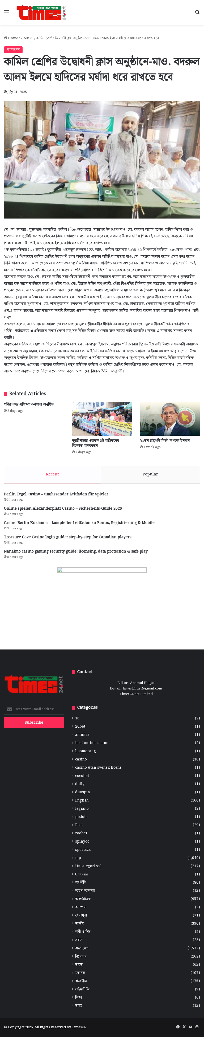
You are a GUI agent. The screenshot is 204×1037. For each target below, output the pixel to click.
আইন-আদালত (85, 891)
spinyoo (82, 841)
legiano (82, 809)
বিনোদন (81, 956)
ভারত (79, 965)
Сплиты (81, 874)
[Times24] (41, 12)
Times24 (79, 1027)
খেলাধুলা (81, 915)
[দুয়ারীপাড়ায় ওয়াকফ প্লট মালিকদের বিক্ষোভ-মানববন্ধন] (102, 419)
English (82, 800)
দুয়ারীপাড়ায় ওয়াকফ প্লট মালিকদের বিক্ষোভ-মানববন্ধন (95, 443)
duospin (82, 792)
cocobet (82, 776)
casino (81, 759)
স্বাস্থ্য (78, 1006)
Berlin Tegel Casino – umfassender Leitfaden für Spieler (56, 494)
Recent (52, 474)
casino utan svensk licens (98, 768)
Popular (150, 474)
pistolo (81, 817)
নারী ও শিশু (83, 932)
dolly (79, 784)
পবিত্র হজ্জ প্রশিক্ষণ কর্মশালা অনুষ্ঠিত (29, 404)
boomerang (85, 751)
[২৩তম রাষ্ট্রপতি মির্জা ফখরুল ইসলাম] (170, 419)
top (78, 858)
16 (77, 718)
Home (12, 38)
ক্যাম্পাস (80, 907)
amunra (82, 735)
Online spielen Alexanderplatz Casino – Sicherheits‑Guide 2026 (63, 508)
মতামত (80, 973)
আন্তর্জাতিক (83, 899)
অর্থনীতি (80, 882)
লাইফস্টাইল (82, 989)
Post (79, 825)
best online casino (91, 743)
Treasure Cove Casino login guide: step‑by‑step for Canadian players (67, 537)
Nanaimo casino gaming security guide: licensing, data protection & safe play (76, 551)
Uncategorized (88, 866)
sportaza (83, 850)
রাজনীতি (81, 981)
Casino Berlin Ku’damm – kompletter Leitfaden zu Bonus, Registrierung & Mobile (79, 523)
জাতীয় (79, 924)
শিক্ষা (78, 997)
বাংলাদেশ (27, 38)
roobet (81, 833)
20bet (80, 726)
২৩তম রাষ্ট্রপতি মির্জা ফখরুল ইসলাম (165, 441)
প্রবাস (78, 940)
